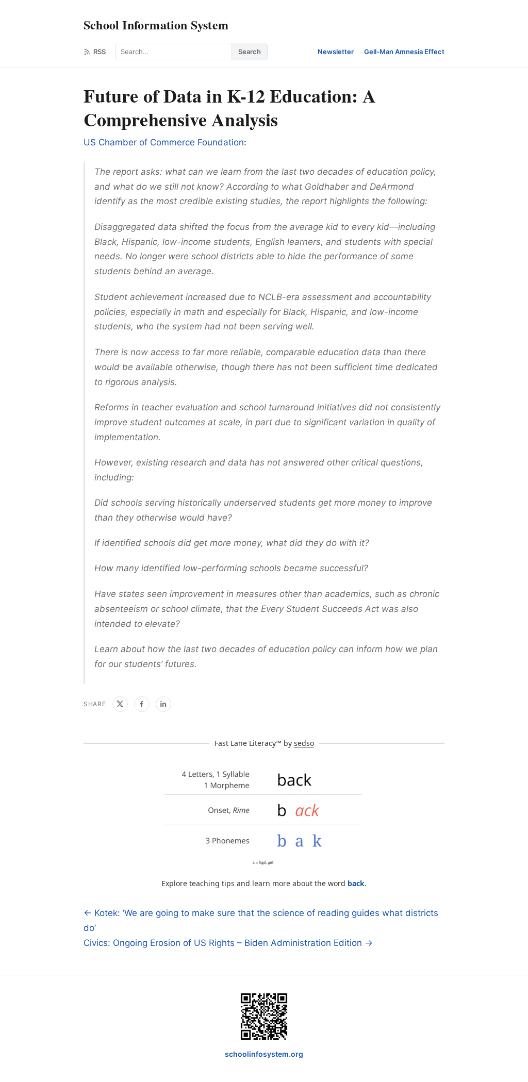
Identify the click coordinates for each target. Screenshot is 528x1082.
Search (249, 51)
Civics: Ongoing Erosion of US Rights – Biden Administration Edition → (228, 943)
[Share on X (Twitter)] (120, 704)
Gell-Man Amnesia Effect (404, 51)
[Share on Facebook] (142, 704)
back (356, 883)
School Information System (156, 24)
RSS (99, 51)
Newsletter (336, 51)
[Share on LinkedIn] (163, 704)
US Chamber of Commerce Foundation (164, 142)
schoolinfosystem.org (264, 1054)
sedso (304, 743)
